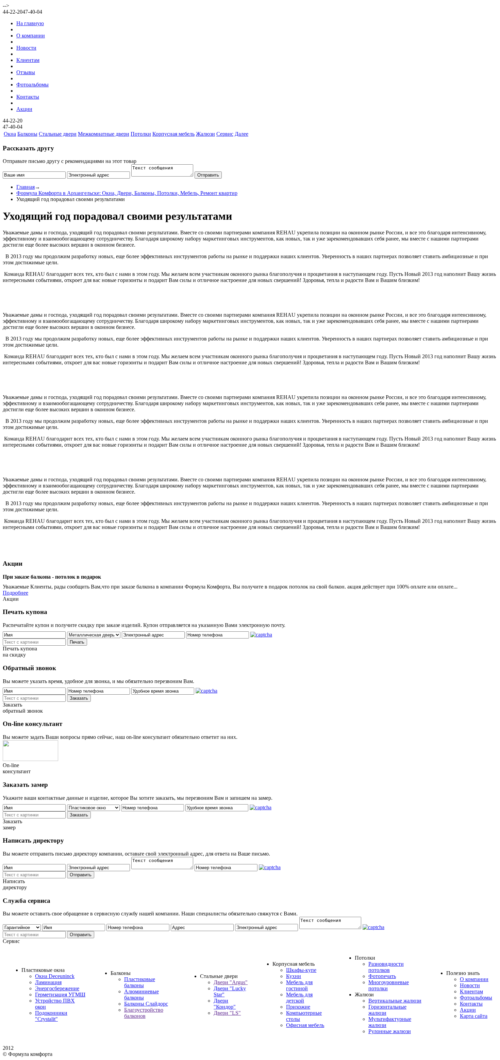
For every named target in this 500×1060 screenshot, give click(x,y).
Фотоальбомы (32, 84)
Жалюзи (205, 134)
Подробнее (15, 593)
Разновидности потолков (386, 967)
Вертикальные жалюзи (394, 1001)
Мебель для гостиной (299, 985)
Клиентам (27, 60)
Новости (26, 48)
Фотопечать (382, 976)
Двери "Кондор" (225, 1004)
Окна (10, 134)
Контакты (27, 97)
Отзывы (25, 72)
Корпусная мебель (173, 134)
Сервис (224, 134)
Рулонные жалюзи (389, 1031)
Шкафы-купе (301, 970)
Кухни (293, 976)
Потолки (141, 134)
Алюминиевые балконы (141, 994)
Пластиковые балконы (139, 982)
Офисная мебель (305, 1025)
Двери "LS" (227, 1013)
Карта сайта (473, 1016)
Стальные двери (58, 134)
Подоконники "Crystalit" (51, 1016)
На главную (30, 23)
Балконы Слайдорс (146, 1004)
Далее (241, 134)
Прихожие (298, 1007)
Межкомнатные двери (103, 134)
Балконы (27, 134)
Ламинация (48, 982)
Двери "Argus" (231, 982)
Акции (24, 109)
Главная (25, 187)
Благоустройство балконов (143, 1013)
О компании (30, 35)
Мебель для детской (299, 998)
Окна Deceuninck (54, 976)
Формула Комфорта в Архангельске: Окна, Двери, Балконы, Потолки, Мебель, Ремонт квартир (126, 193)
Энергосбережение (57, 988)
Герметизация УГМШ (60, 994)
